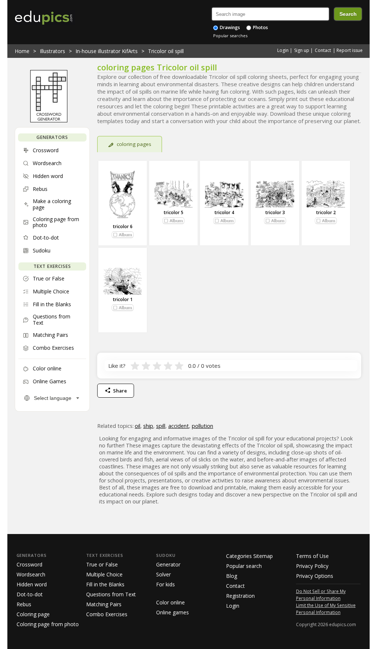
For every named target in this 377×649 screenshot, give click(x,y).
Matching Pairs (103, 604)
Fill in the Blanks (105, 584)
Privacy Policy (312, 565)
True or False (102, 564)
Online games (172, 612)
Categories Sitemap (249, 555)
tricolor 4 (224, 212)
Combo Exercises (106, 614)
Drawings (229, 27)
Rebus (24, 604)
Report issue (350, 50)
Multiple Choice (104, 574)
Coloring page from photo (48, 624)
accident (178, 425)
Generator (168, 564)
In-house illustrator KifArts (106, 51)
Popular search (244, 565)
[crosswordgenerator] (49, 120)
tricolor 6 (123, 226)
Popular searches (230, 35)
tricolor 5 (173, 212)
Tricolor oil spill (166, 51)
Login (283, 50)
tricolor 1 (123, 299)
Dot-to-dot (30, 594)
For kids (165, 584)
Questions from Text (111, 594)
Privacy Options (314, 575)
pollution (202, 425)
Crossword (29, 564)
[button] (123, 234)
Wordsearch (31, 574)
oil (137, 425)
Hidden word (32, 584)
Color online (170, 602)
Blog (231, 575)
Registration (240, 595)
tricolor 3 (275, 212)
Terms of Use (312, 555)
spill (160, 425)
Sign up (301, 50)
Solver (163, 574)
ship (148, 425)
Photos (260, 27)
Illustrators (52, 51)
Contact (323, 50)
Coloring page (33, 614)
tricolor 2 (326, 212)
